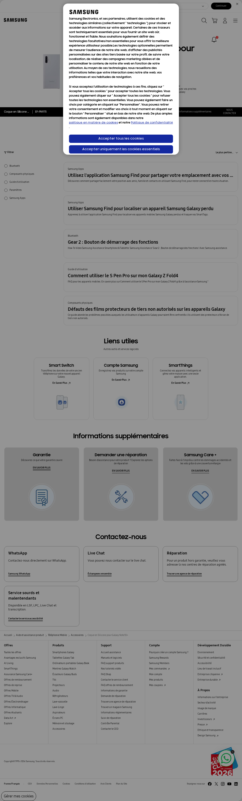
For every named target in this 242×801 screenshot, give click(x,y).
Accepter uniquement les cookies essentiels (121, 149)
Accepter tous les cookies (121, 139)
